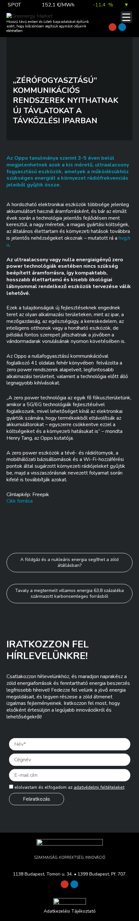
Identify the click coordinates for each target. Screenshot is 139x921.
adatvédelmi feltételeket (99, 787)
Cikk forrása (19, 501)
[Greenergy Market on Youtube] (112, 27)
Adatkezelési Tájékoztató (70, 911)
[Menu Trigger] (126, 17)
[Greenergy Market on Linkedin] (122, 27)
